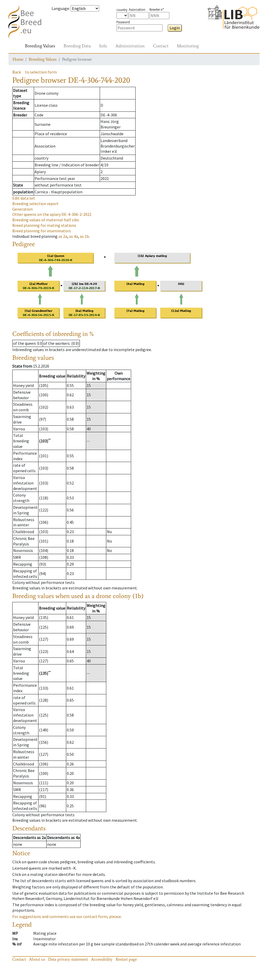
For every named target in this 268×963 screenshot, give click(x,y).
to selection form (41, 72)
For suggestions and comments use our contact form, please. (67, 916)
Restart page (126, 959)
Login (175, 27)
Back (16, 72)
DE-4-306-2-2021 (52, 214)
